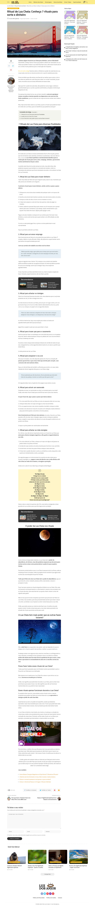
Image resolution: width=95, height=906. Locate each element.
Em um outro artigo (23, 71)
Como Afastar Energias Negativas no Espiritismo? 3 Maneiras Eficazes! (38, 774)
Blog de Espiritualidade (13, 8)
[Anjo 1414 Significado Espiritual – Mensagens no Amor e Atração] (82, 30)
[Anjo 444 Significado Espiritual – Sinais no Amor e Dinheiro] (82, 15)
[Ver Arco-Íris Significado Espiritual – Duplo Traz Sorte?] (78, 857)
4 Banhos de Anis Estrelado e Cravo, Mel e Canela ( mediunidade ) (37, 777)
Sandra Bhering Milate (14, 18)
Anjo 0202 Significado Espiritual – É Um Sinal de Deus (69, 22)
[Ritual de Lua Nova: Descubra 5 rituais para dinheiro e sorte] (50, 517)
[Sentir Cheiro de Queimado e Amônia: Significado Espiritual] (11, 81)
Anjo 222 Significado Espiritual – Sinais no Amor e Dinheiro (69, 37)
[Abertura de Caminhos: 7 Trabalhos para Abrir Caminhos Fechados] (29, 285)
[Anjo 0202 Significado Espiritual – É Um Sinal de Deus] (69, 15)
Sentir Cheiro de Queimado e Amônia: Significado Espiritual (11, 88)
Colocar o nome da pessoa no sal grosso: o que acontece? (35, 779)
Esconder (34, 112)
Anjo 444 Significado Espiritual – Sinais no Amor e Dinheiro (82, 22)
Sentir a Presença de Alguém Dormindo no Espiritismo (56, 866)
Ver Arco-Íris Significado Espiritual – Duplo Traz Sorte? (78, 866)
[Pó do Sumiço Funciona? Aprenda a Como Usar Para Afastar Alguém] (50, 285)
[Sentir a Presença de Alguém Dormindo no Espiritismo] (58, 857)
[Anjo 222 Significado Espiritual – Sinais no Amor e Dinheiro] (69, 30)
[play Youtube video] (39, 734)
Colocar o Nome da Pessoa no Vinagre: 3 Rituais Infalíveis (35, 782)
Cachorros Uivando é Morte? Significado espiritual (14, 866)
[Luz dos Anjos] (15, 2)
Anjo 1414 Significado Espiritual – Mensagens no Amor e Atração (82, 37)
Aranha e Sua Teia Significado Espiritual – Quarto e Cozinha (35, 866)
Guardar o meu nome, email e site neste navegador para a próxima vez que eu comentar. (27, 835)
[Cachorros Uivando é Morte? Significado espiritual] (16, 857)
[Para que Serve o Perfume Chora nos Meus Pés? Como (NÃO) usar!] (29, 517)
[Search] (87, 2)
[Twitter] (13, 66)
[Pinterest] (11, 70)
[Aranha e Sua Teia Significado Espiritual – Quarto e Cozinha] (37, 857)
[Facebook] (9, 66)
